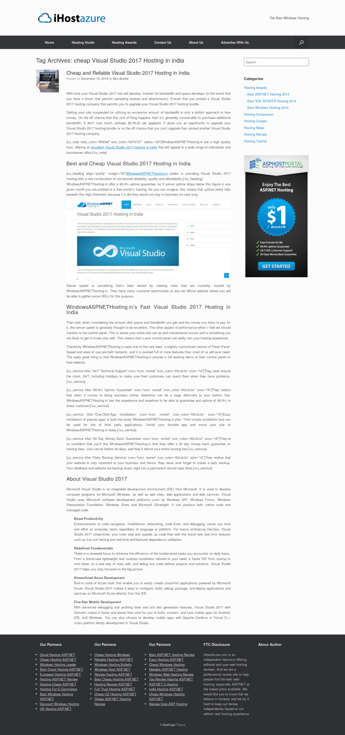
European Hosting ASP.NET (60, 674)
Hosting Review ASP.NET (113, 684)
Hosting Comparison (259, 114)
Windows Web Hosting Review (171, 674)
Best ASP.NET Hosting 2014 (268, 94)
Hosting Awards (124, 42)
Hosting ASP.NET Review (59, 679)
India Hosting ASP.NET (166, 689)
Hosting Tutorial (255, 141)
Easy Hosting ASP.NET (166, 659)
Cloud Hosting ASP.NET (57, 654)
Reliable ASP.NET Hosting (168, 669)
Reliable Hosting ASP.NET (113, 659)
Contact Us (162, 42)
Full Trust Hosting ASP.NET (114, 689)
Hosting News (254, 127)
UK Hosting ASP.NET (55, 708)
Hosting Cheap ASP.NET (58, 684)
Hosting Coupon (255, 120)
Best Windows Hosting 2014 (267, 107)
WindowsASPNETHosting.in (147, 173)
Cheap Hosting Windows (112, 654)
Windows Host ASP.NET (112, 669)
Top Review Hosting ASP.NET (171, 679)
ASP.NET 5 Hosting (163, 684)
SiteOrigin (169, 725)
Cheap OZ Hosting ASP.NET (115, 694)
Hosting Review (255, 134)
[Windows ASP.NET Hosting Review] (71, 17)
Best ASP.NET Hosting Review (171, 654)
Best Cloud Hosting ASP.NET (61, 669)
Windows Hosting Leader (58, 664)
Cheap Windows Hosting (167, 664)
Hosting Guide (83, 42)
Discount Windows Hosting (59, 703)
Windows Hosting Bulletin (113, 664)
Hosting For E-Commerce (58, 689)
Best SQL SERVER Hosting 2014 (271, 100)
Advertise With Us (235, 42)
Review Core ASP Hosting (168, 703)
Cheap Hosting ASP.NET (58, 659)
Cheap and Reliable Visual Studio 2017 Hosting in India (127, 72)
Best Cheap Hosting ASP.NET (116, 679)
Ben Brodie (121, 78)
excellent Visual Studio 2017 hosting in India (124, 147)
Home (49, 42)
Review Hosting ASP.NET (113, 674)
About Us (196, 42)
